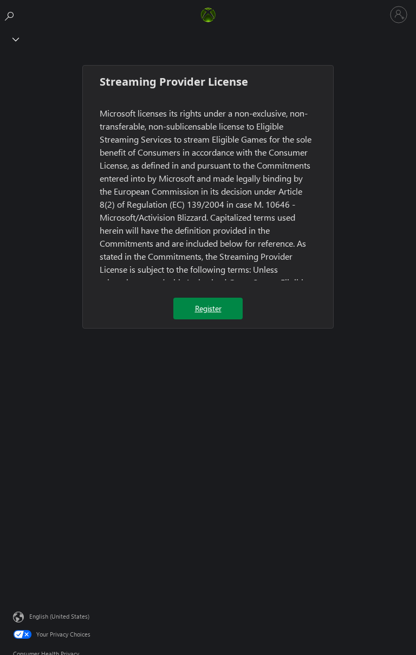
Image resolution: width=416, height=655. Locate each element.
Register (208, 308)
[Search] (11, 14)
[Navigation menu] (14, 38)
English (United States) (59, 616)
